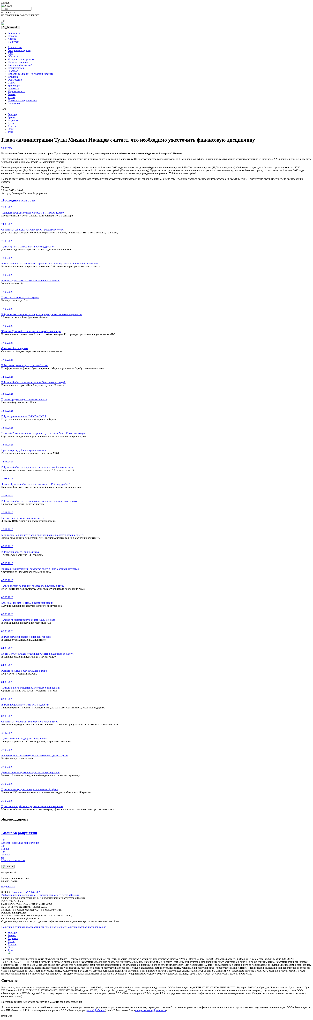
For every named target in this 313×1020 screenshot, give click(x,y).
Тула (10, 131)
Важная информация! (20, 65)
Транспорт (14, 85)
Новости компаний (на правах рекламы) (30, 73)
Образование (15, 79)
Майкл (5, 847)
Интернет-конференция (21, 59)
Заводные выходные (19, 50)
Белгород (13, 114)
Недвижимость (16, 91)
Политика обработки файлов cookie (86, 927)
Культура (13, 76)
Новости (12, 36)
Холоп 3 (5, 853)
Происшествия (16, 68)
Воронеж (13, 120)
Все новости (15, 47)
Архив (11, 97)
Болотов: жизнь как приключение (20, 841)
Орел (11, 129)
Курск (11, 123)
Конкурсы (13, 41)
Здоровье (13, 70)
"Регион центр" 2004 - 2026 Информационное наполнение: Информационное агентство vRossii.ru (40, 893)
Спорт (11, 82)
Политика (13, 88)
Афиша (12, 39)
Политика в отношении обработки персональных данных (33, 927)
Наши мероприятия (19, 62)
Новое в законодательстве (22, 100)
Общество (13, 56)
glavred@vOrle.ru (95, 1010)
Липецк (12, 126)
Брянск (12, 117)
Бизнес (11, 94)
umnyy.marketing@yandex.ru (150, 1010)
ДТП (10, 53)
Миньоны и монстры (13, 859)
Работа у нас (15, 33)
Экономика (14, 103)
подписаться (8, 886)
